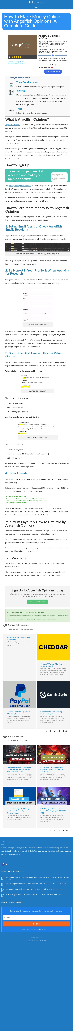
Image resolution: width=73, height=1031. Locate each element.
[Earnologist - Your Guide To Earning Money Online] (37, 2)
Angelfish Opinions (12, 125)
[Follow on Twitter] (6, 864)
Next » (65, 731)
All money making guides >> (16, 63)
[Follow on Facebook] (3, 864)
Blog (33, 937)
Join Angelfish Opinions (37, 602)
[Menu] (36, 7)
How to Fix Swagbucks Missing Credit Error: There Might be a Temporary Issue (18, 811)
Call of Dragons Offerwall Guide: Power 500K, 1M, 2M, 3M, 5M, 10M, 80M (53, 811)
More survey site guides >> (16, 62)
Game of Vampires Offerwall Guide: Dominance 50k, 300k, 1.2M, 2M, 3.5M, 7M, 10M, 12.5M (19, 769)
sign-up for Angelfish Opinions (20, 186)
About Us (39, 937)
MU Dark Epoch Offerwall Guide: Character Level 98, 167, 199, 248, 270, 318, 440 (52, 769)
